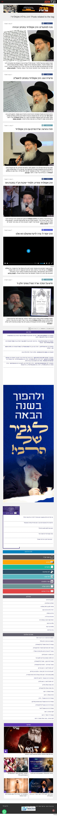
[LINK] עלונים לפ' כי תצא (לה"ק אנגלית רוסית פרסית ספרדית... (40, 674)
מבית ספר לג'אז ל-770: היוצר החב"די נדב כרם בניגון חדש (41, 794)
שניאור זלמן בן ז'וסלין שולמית (47, 606)
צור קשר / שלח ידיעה (40, 806)
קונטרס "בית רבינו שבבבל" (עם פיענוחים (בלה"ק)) (43, 701)
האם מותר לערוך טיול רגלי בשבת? (45, 517)
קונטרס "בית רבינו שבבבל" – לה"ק (46, 698)
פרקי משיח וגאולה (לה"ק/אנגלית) (46, 688)
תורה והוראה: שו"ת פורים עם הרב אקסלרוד (34, 129)
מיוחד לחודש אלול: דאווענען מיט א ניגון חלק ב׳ (41, 773)
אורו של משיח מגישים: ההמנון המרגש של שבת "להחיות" (39, 754)
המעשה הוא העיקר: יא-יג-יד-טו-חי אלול (45, 637)
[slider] (20, 263)
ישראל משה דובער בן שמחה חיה (46, 619)
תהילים (28, 596)
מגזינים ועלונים (28, 634)
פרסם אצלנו (32, 806)
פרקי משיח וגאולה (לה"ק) (48, 684)
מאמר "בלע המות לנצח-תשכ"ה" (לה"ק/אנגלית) (43, 647)
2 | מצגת (50, 60)
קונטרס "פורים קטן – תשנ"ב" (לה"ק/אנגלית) (44, 661)
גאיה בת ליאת (50, 630)
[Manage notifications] (53, 810)
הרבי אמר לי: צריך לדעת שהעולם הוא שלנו (34, 233)
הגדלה (50, 164)
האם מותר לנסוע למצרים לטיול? (46, 533)
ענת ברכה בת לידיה (49, 616)
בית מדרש (48, 125)
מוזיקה (28, 725)
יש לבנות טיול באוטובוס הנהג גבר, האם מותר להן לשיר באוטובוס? (38, 528)
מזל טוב (28, 332)
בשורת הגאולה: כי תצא (48, 691)
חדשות (48, 23)
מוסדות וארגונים (48, 230)
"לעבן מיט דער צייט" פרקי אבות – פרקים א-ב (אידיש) (42, 671)
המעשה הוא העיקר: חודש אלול (47, 641)
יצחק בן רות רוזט (50, 599)
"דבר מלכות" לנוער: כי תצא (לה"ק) (46, 681)
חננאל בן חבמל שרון (49, 603)
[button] (4, 811)
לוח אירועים (28, 551)
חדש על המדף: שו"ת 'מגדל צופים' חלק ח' (35, 283)
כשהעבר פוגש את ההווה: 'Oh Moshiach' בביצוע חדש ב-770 (18, 774)
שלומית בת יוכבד (50, 626)
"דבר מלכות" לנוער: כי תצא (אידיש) (46, 668)
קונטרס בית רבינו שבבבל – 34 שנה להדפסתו (44, 678)
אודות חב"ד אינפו (50, 806)
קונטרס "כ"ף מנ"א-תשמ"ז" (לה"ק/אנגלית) (45, 644)
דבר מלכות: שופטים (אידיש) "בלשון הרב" (45, 657)
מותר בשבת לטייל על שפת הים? (46, 539)
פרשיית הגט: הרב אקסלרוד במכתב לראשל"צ (33, 78)
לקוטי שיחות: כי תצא (49, 711)
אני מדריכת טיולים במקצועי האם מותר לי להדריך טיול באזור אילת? (38, 522)
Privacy (55, 814)
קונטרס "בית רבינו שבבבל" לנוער (46, 708)
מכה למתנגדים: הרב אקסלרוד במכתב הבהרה (32, 27)
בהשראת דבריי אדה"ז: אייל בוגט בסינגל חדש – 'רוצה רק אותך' (16, 794)
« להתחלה (43, 328)
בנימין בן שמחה (50, 613)
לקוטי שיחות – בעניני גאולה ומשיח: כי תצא (44, 718)
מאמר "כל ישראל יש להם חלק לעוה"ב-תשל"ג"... (43, 651)
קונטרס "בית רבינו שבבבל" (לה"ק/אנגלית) (45, 705)
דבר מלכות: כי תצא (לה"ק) (48, 654)
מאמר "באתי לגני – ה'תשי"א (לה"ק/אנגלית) (44, 664)
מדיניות (27, 806)
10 (32, 328)
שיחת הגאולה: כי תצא (49, 694)
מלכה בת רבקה (50, 623)
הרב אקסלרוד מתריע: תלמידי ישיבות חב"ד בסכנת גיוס (29, 182)
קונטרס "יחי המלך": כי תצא (48, 715)
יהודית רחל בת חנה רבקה (48, 609)
